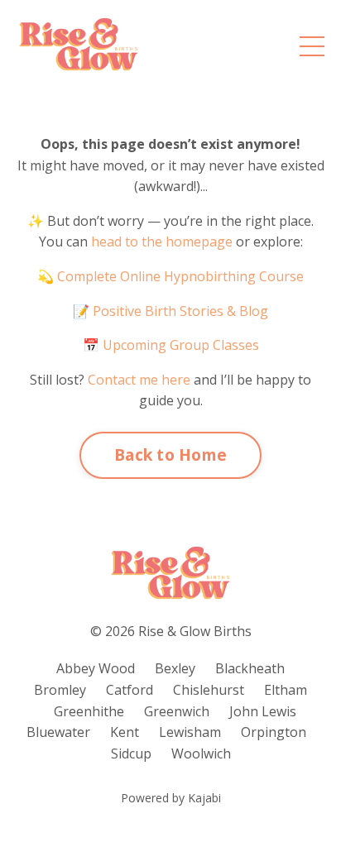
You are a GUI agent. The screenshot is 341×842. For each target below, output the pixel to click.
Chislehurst (208, 690)
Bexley (175, 668)
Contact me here (139, 380)
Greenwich (176, 711)
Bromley (60, 690)
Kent (124, 732)
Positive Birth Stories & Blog (178, 311)
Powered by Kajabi (171, 798)
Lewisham (190, 732)
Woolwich (201, 753)
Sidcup (131, 753)
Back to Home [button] (170, 454)
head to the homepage (162, 241)
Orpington (273, 732)
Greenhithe (89, 711)
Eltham (285, 690)
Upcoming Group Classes (181, 345)
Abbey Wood (95, 668)
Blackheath (250, 668)
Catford (129, 690)
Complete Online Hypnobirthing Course (180, 276)
